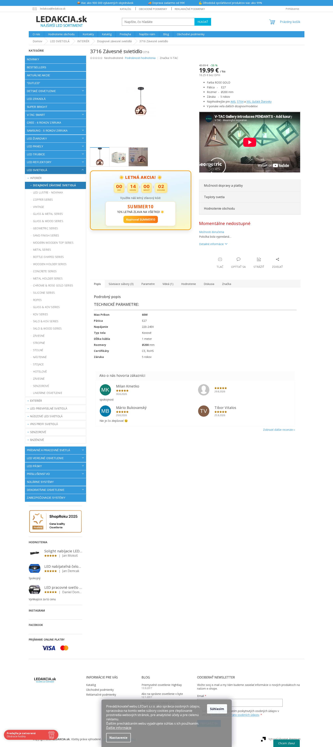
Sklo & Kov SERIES (45, 321)
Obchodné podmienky (153, 9)
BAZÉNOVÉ (37, 440)
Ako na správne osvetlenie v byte (162, 694)
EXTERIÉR (36, 401)
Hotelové (40, 371)
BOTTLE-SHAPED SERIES (48, 257)
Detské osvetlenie (41, 91)
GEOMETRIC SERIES (45, 228)
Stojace (38, 364)
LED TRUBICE (36, 154)
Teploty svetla (214, 197)
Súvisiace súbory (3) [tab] (121, 284)
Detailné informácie (211, 244)
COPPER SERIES (43, 199)
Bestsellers (36, 67)
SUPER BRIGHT (37, 106)
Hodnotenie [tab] (188, 284)
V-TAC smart (36, 114)
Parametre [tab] (148, 284)
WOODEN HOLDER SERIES (49, 264)
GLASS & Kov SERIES (46, 307)
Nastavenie (118, 738)
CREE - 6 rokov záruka (44, 122)
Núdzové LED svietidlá (46, 416)
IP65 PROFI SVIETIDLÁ (44, 424)
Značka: (169, 58)
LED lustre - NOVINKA (48, 192)
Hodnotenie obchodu (219, 208)
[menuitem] (36, 34)
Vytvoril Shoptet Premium (284, 739)
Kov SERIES (40, 314)
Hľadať (203, 22)
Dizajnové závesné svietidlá (54, 185)
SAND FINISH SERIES (46, 235)
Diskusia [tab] (209, 284)
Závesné (39, 335)
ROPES (37, 300)
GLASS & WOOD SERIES (48, 221)
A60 (233, 101)
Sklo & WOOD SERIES (47, 328)
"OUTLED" (33, 83)
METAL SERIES (42, 249)
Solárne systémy (40, 481)
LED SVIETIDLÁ (37, 170)
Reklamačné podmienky (190, 9)
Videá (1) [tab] (168, 284)
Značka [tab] (226, 284)
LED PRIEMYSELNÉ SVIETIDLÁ (48, 408)
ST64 (240, 101)
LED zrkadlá (36, 98)
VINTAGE (38, 207)
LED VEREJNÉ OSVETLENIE (45, 458)
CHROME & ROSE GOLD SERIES (53, 285)
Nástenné (40, 357)
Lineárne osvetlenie (47, 393)
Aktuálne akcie (38, 75)
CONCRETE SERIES (45, 271)
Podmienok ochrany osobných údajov (235, 715)
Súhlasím (217, 709)
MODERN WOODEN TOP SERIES (53, 242)
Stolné (38, 350)
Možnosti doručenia (211, 232)
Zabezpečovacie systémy (46, 497)
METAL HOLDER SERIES (48, 278)
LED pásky (34, 466)
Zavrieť (225, 255)
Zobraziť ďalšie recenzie (278, 430)
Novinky (33, 59)
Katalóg (125, 9)
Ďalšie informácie (118, 728)
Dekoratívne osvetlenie (45, 489)
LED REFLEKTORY (39, 162)
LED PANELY (35, 146)
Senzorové (41, 386)
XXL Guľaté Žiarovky (259, 101)
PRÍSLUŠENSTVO (38, 473)
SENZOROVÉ (38, 432)
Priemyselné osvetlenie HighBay (162, 685)
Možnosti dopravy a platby (223, 185)
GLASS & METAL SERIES (48, 214)
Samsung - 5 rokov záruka (47, 130)
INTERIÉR (36, 178)
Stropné (39, 343)
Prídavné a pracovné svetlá (48, 450)
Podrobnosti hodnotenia (140, 58)
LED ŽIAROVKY (37, 138)
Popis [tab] (97, 284)
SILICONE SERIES (44, 292)
